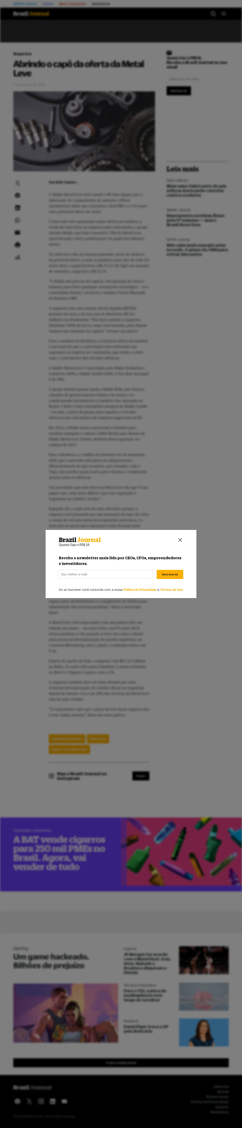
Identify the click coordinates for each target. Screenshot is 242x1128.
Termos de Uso (171, 589)
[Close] (180, 540)
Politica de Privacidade (140, 589)
